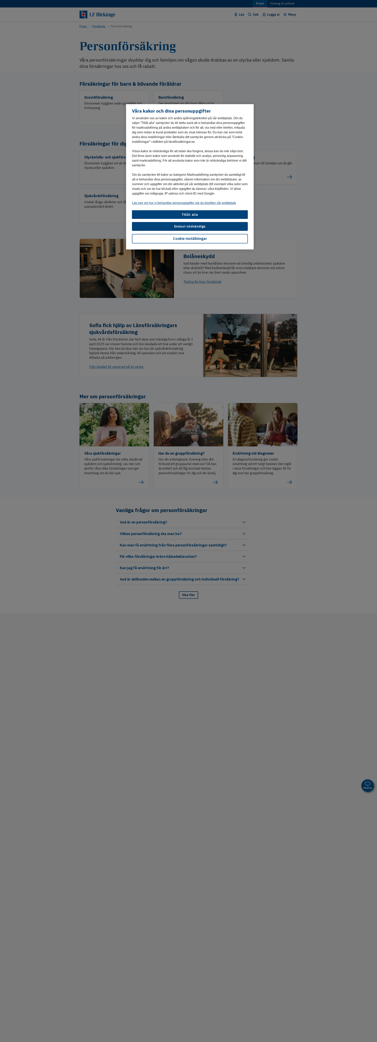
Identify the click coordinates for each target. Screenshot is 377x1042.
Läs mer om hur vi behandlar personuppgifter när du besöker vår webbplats (184, 203)
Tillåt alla (190, 215)
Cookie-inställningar (190, 238)
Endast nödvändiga (190, 226)
